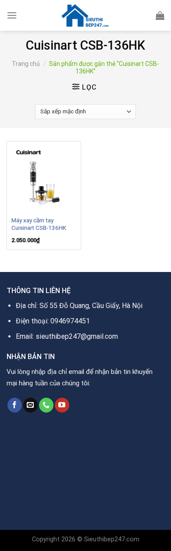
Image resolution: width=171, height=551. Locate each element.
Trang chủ (26, 63)
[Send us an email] (30, 405)
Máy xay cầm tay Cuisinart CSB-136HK (38, 224)
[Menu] (12, 15)
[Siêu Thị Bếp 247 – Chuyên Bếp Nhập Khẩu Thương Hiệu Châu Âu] (85, 15)
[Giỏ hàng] (160, 15)
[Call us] (46, 405)
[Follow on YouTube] (62, 405)
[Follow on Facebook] (14, 405)
